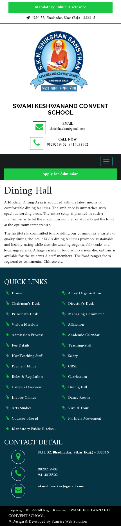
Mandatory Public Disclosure (60, 7)
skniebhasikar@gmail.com (67, 129)
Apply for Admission (60, 173)
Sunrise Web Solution (69, 521)
